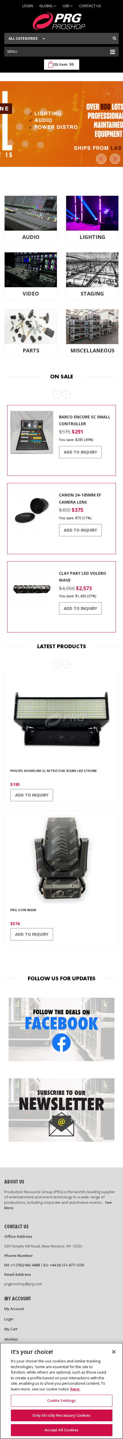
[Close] (114, 1352)
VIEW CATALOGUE (61, 160)
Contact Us (90, 5)
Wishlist (11, 1339)
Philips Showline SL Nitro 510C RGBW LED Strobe (53, 771)
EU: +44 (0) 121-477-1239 (63, 1265)
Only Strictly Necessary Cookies (61, 1415)
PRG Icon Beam (23, 910)
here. (75, 1389)
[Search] (114, 38)
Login (27, 5)
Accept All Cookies (61, 1429)
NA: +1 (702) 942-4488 (22, 1265)
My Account (14, 1308)
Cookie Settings (61, 1400)
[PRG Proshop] (61, 21)
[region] (61, 1391)
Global (46, 5)
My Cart (10, 1329)
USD (66, 5)
